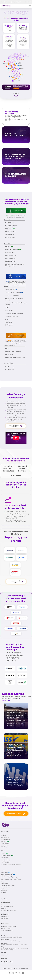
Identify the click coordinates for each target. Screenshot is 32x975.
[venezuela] (15, 68)
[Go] (8, 63)
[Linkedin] (9, 973)
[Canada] (21, 59)
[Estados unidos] (15, 61)
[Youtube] (23, 973)
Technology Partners (6, 930)
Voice (6, 286)
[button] (29, 6)
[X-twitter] (19, 973)
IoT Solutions (8, 363)
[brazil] (20, 74)
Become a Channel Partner (8, 926)
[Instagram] (16, 973)
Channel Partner (5, 928)
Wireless (7, 243)
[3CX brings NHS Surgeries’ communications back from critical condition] (16, 776)
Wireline (7, 219)
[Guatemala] (11, 65)
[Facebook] (12, 973)
